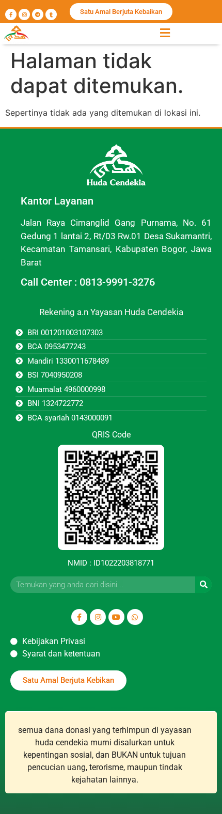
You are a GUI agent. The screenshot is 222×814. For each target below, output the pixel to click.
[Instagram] (24, 14)
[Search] (203, 584)
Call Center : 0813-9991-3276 (88, 282)
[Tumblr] (51, 14)
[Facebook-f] (11, 14)
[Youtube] (116, 617)
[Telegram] (37, 14)
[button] (164, 32)
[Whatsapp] (135, 617)
